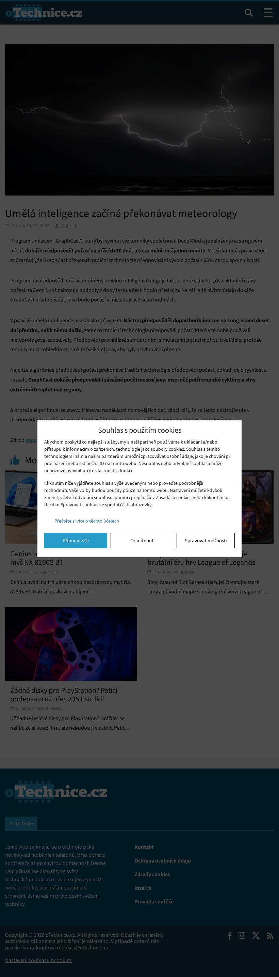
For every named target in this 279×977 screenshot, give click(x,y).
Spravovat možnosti (206, 541)
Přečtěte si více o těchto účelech (86, 521)
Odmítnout (141, 541)
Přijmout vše (76, 541)
